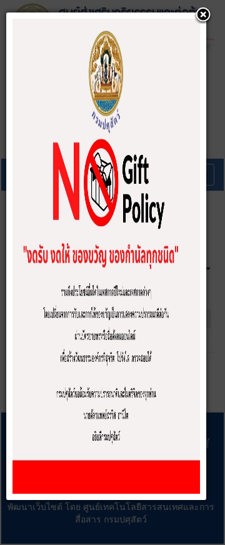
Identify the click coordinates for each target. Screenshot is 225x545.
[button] (203, 15)
